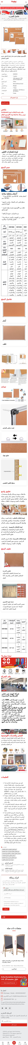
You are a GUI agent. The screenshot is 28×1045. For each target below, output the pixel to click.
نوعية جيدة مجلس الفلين (7, 859)
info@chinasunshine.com (19, 996)
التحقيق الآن (13, 97)
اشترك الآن (14, 1024)
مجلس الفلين (14, 18)
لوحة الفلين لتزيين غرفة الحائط (9, 857)
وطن (8, 18)
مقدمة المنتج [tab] (5, 103)
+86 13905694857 (8, 999)
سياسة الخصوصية (17, 1037)
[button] (26, 51)
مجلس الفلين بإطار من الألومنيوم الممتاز (11, 853)
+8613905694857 (20, 993)
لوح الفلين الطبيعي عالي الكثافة (9, 849)
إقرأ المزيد (14, 969)
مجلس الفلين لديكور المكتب (8, 855)
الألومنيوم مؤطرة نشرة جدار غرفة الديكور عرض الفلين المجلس (14, 889)
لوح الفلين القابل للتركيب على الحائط (10, 851)
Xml (11, 1037)
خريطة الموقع (6, 1037)
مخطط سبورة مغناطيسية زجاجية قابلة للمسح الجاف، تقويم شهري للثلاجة (14, 961)
